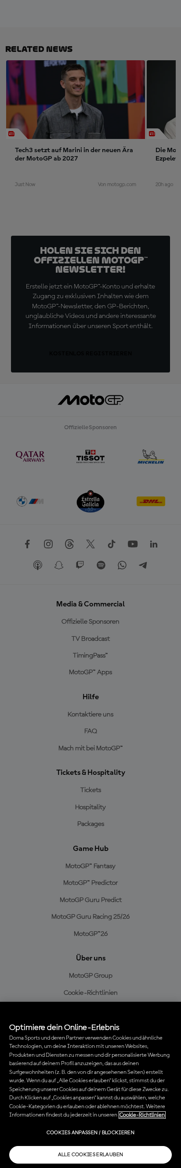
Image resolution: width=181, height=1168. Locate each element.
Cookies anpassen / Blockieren (90, 1132)
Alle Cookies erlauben (90, 1154)
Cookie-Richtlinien (142, 1115)
